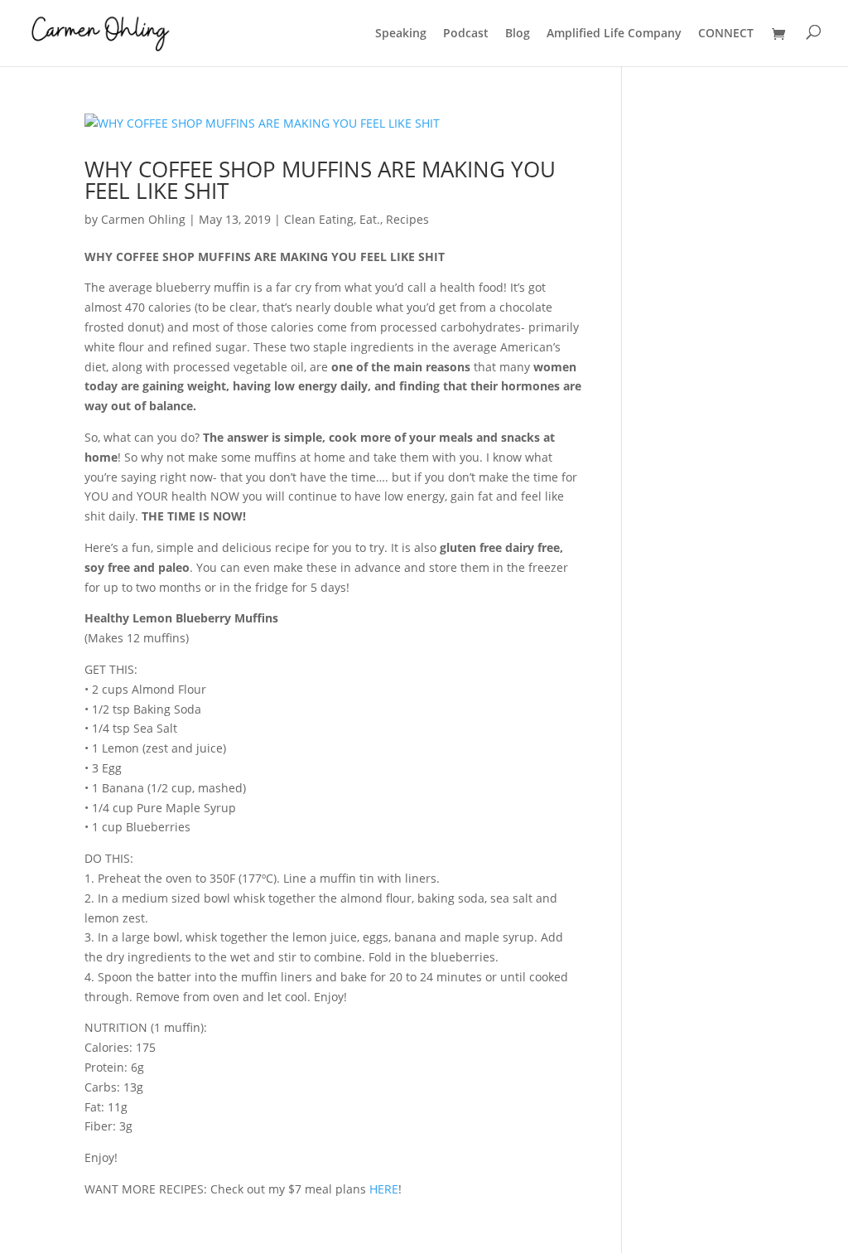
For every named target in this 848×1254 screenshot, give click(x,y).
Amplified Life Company (614, 34)
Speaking (400, 34)
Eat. (369, 219)
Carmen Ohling (143, 219)
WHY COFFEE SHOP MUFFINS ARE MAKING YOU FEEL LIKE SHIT (320, 180)
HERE (383, 1189)
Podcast (466, 34)
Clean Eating (319, 219)
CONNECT (726, 34)
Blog (517, 34)
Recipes (407, 219)
